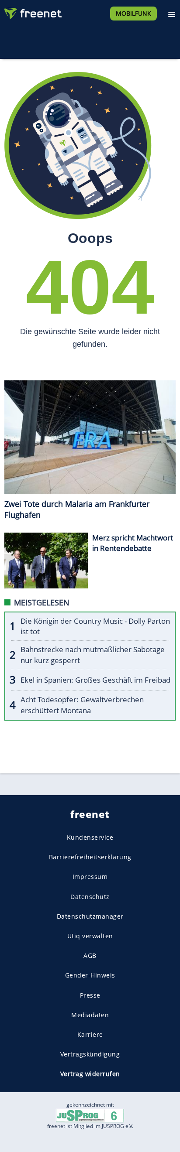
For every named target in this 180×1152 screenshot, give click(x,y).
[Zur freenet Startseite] (32, 11)
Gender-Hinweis (90, 975)
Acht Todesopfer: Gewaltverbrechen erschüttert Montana (82, 704)
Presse (90, 995)
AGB (90, 955)
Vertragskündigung (90, 1054)
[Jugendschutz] (90, 1115)
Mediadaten (90, 1014)
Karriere (90, 1034)
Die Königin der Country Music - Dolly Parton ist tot (95, 626)
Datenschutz (90, 896)
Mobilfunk (133, 13)
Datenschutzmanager (90, 916)
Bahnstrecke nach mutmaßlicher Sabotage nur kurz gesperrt (93, 654)
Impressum (90, 876)
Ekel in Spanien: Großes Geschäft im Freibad (95, 680)
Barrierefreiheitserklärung (90, 857)
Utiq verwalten (90, 936)
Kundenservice (90, 837)
